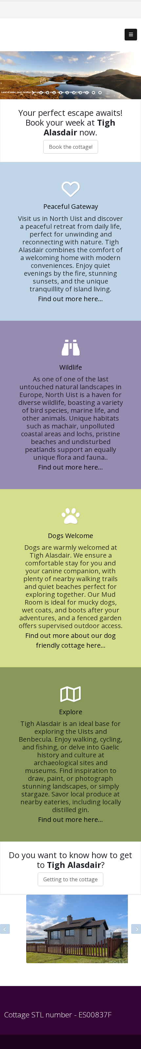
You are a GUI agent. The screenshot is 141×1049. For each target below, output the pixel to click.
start (34, 92)
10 (100, 92)
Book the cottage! (70, 146)
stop (107, 92)
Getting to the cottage (70, 879)
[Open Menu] (131, 34)
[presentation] (5, 929)
